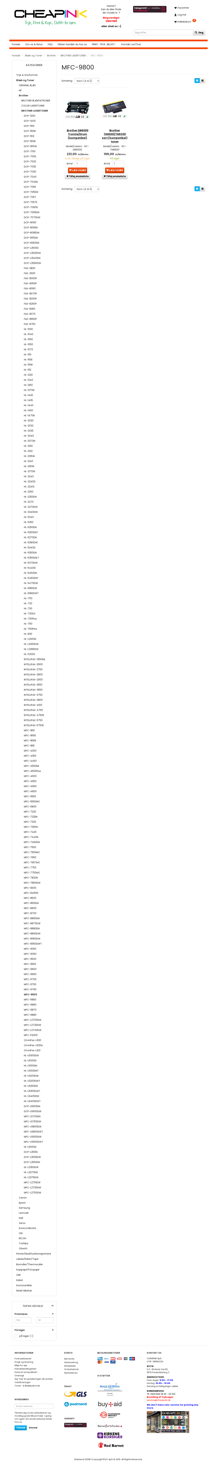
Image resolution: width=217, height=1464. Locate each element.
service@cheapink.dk (160, 1399)
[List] (202, 80)
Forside (16, 44)
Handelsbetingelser (25, 1368)
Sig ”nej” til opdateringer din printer (34, 1378)
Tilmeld (20, 1427)
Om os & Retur (34, 44)
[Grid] (197, 80)
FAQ (50, 44)
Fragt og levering (24, 1362)
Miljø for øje (21, 1365)
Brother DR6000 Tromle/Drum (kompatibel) (77, 134)
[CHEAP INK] (50, 16)
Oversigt (19, 1375)
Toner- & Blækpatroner (27, 1385)
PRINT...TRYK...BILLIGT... (104, 44)
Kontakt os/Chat (131, 44)
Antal (69, 163)
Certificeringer (23, 1382)
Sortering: (67, 80)
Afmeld (33, 1427)
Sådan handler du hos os (72, 44)
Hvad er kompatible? (26, 1372)
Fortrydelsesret (23, 1358)
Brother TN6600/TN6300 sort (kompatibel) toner (114, 136)
